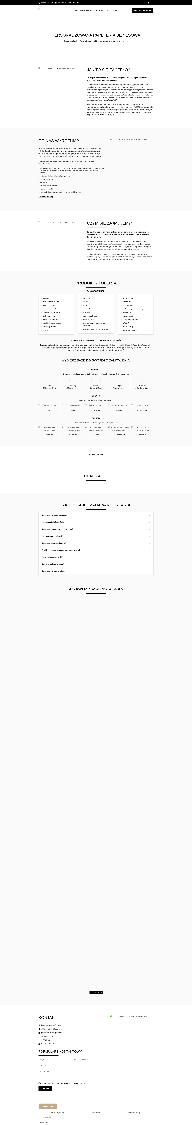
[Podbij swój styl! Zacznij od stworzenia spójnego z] (52, 940)
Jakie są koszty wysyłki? (52, 557)
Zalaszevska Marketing (56, 1122)
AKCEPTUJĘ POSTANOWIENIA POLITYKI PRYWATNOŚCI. (65, 1083)
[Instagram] (153, 2)
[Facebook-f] (148, 2)
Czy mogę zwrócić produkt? (54, 571)
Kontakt (114, 10)
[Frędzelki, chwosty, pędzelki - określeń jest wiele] (110, 624)
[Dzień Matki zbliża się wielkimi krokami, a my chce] (110, 905)
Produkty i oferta (88, 10)
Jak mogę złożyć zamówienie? (55, 522)
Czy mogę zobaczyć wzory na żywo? (57, 529)
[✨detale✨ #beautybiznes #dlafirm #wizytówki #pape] (140, 617)
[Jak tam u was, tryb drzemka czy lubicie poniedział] (110, 849)
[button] (96, 515)
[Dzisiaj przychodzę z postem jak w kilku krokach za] (110, 729)
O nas (75, 10)
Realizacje (104, 10)
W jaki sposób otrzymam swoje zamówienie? (61, 550)
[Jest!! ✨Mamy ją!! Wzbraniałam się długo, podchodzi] (82, 940)
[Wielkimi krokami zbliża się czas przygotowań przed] (52, 674)
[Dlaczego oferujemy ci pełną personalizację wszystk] (110, 671)
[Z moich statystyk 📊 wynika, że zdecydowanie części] (140, 823)
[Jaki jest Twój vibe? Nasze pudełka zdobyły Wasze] (140, 735)
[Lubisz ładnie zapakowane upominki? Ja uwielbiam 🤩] (52, 841)
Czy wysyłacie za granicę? (53, 564)
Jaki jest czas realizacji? (52, 536)
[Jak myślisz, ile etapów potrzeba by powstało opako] (82, 676)
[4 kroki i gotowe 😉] (52, 598)
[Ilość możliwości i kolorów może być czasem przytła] (140, 669)
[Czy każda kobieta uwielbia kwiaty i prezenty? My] (82, 735)
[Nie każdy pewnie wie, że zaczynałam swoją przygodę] (82, 851)
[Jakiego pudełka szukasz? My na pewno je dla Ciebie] (82, 615)
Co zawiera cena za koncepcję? (55, 515)
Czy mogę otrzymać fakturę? (54, 543)
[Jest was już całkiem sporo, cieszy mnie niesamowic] (52, 757)
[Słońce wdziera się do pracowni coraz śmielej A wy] (140, 920)
